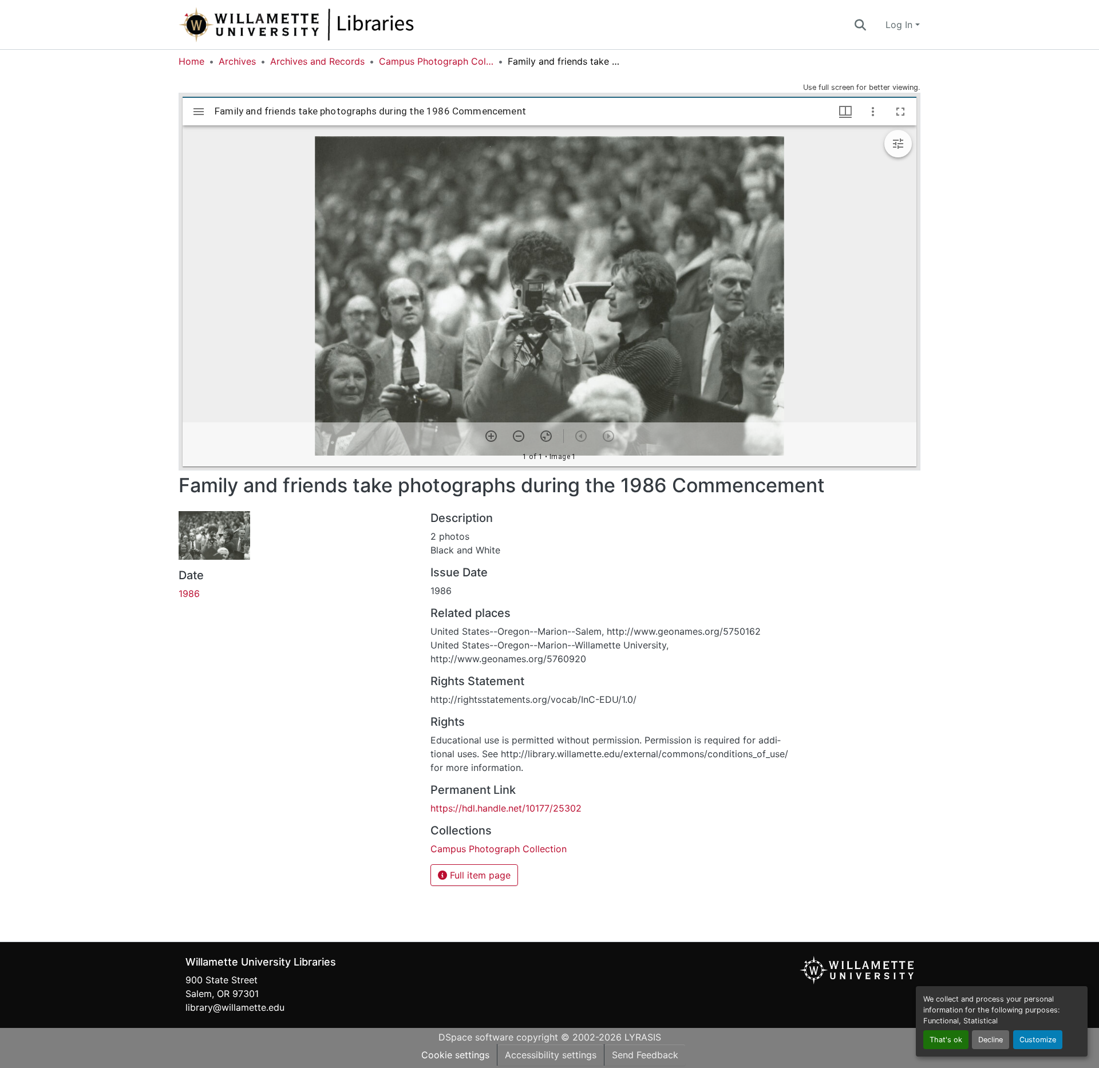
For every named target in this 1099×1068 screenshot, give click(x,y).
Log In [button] (900, 24)
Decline (990, 1039)
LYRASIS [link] (642, 1037)
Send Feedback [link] (645, 1055)
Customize (1037, 1039)
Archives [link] (237, 61)
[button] (334, 25)
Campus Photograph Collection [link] (436, 61)
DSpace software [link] (475, 1037)
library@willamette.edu (234, 1007)
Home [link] (191, 61)
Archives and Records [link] (317, 61)
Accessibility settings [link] (550, 1055)
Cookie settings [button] (455, 1055)
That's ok (946, 1039)
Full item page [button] (479, 875)
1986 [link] (189, 593)
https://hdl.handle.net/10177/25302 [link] (506, 808)
